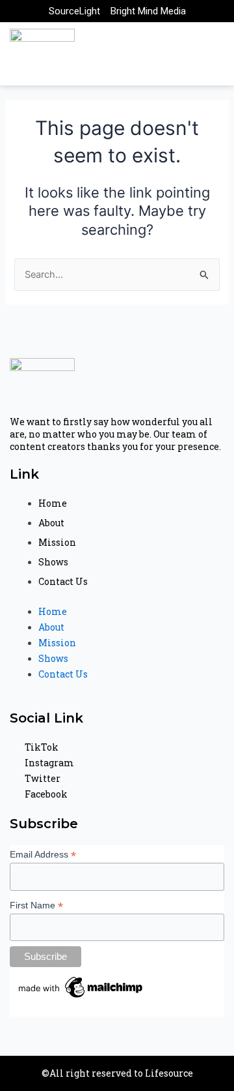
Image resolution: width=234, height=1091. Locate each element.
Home (52, 503)
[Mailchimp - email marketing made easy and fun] (81, 986)
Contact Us (63, 581)
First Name (36, 905)
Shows (53, 562)
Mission (57, 542)
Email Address (43, 854)
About (51, 522)
